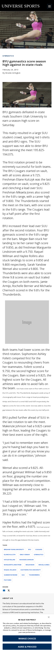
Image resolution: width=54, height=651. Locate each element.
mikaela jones (44, 565)
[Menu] (49, 6)
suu (23, 575)
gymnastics (38, 554)
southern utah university (30, 570)
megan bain (30, 565)
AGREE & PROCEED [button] (27, 646)
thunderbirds (34, 575)
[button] (49, 617)
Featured (7, 580)
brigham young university (14, 549)
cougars (38, 549)
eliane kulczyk (10, 554)
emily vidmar (25, 554)
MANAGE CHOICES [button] (27, 638)
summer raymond (10, 575)
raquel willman (10, 570)
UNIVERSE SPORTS (21, 6)
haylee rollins (9, 559)
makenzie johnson (26, 559)
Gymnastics (8, 56)
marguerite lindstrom (12, 565)
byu (29, 549)
